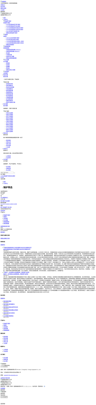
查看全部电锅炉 (10, 44)
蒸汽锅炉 (3, 201)
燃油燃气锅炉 (6, 323)
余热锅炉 (5, 326)
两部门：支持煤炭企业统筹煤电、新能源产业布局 (15, 274)
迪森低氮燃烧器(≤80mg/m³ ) (13, 51)
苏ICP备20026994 (27, 386)
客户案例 (5, 104)
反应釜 (8, 64)
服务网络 (5, 336)
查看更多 (3, 244)
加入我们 (5, 361)
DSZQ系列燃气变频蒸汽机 (12, 31)
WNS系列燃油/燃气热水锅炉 (13, 26)
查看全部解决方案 (5, 238)
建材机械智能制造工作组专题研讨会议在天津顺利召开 (16, 249)
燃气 (2, 207)
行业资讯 (5, 351)
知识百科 (3, 6)
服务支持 (5, 133)
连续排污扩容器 (10, 56)
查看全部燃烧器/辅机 (11, 58)
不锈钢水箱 (9, 54)
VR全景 (2, 9)
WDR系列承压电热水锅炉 (12, 39)
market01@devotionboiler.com (11, 375)
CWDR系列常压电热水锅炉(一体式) (15, 41)
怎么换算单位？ (4, 197)
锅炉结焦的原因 (7, 301)
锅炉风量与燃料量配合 (9, 304)
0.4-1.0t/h (3, 204)
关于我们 (5, 159)
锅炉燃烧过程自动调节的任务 (10, 307)
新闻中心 (5, 148)
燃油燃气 (5, 207)
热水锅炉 (7, 201)
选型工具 (5, 341)
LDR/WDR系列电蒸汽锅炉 (12, 37)
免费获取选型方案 (5, 226)
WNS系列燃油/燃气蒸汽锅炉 (13, 24)
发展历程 (5, 359)
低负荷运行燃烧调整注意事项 (10, 310)
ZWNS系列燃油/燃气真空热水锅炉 (14, 29)
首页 (4, 17)
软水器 (8, 53)
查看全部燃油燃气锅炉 (11, 32)
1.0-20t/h (7, 204)
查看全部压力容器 (10, 69)
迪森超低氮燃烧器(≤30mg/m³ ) (13, 49)
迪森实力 (3, 4)
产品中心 (5, 19)
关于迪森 (5, 357)
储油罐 (8, 66)
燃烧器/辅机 (6, 330)
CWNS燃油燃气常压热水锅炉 (8, 176)
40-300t (15, 204)
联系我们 (3, 232)
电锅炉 (5, 325)
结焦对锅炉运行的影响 (9, 313)
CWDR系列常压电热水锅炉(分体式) (15, 43)
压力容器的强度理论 (8, 315)
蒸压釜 (8, 68)
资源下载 (5, 340)
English (2, 177)
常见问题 (5, 338)
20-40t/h (11, 204)
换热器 (8, 63)
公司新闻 (5, 349)
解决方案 (5, 74)
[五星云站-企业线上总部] (44, 386)
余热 (10, 207)
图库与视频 (3, 8)
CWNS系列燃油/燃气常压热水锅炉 (14, 27)
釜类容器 (5, 328)
